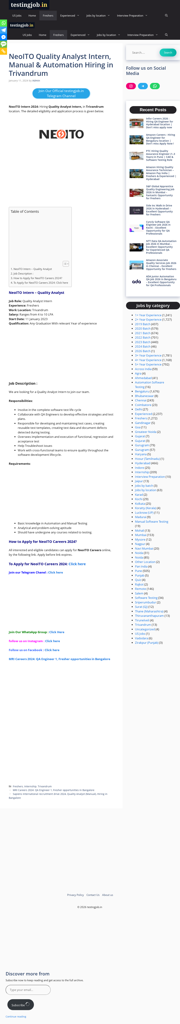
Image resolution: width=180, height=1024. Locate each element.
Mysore (140, 539)
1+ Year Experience (148, 315)
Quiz (138, 580)
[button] (166, 15)
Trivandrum (45, 786)
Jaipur (139, 481)
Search (168, 52)
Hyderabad (142, 463)
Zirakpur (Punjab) (146, 643)
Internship (30, 786)
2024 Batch (142, 346)
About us (107, 895)
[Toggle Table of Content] (64, 264)
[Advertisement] (61, 177)
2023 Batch (142, 342)
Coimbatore (143, 405)
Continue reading (16, 1016)
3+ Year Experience (148, 355)
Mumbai (140, 535)
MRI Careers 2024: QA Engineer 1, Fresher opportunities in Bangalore (59, 659)
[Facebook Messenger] (3, 37)
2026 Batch (142, 351)
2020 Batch (142, 328)
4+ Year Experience (148, 360)
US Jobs (16, 15)
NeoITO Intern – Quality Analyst (33, 269)
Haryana (141, 454)
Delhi (138, 409)
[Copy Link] (3, 51)
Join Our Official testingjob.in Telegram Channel (61, 93)
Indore (139, 468)
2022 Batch (142, 337)
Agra (138, 373)
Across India (143, 369)
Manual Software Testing (151, 521)
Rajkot (139, 584)
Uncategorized (145, 629)
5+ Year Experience (148, 364)
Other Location (145, 562)
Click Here (56, 632)
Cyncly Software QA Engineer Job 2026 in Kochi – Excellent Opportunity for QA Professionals (158, 227)
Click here (77, 564)
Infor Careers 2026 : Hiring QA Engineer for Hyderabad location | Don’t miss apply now (159, 123)
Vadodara (141, 638)
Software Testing (146, 598)
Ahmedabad (143, 378)
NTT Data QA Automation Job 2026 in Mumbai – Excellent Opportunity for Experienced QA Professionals (161, 246)
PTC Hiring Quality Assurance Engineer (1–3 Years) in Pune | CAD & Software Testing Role (160, 155)
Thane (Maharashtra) (149, 611)
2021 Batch (142, 333)
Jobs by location (96, 15)
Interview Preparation (130, 15)
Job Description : (23, 273)
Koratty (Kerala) (145, 508)
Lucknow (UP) (144, 513)
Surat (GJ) (141, 607)
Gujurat (140, 441)
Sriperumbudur (145, 602)
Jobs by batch (144, 486)
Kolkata (140, 504)
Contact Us (92, 895)
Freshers (48, 15)
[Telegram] (3, 30)
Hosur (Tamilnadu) (147, 459)
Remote (140, 589)
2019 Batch (142, 324)
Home (32, 15)
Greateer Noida (145, 432)
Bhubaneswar (144, 396)
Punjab (139, 575)
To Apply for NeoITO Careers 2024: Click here (41, 282)
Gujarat (140, 436)
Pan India (141, 566)
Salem (139, 593)
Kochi (138, 499)
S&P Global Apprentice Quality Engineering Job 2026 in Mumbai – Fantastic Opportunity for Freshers (160, 192)
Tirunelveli (142, 620)
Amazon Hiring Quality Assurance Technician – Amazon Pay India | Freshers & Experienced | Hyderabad (161, 173)
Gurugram (142, 445)
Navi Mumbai (144, 548)
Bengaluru (142, 391)
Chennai (140, 400)
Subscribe (18, 1005)
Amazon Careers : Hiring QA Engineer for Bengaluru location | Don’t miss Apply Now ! (160, 139)
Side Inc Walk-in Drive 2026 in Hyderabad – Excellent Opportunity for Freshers (159, 210)
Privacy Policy (75, 895)
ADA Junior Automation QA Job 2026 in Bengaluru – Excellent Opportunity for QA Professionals (161, 281)
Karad (139, 495)
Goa (137, 427)
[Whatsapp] (3, 23)
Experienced (67, 15)
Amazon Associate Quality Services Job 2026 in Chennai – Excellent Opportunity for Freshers (161, 264)
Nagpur (140, 544)
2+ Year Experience (148, 319)
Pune (138, 571)
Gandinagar (143, 423)
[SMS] (3, 44)
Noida (139, 553)
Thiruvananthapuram (149, 616)
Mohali (139, 530)
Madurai (140, 517)
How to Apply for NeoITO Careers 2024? (38, 278)
